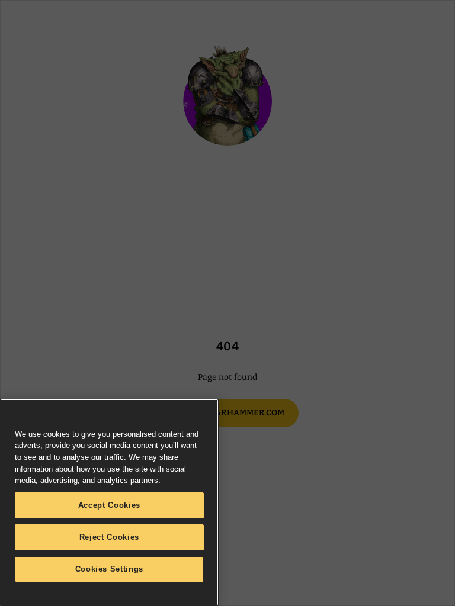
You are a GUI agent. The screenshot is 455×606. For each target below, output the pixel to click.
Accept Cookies (109, 505)
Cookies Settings (109, 569)
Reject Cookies (109, 537)
